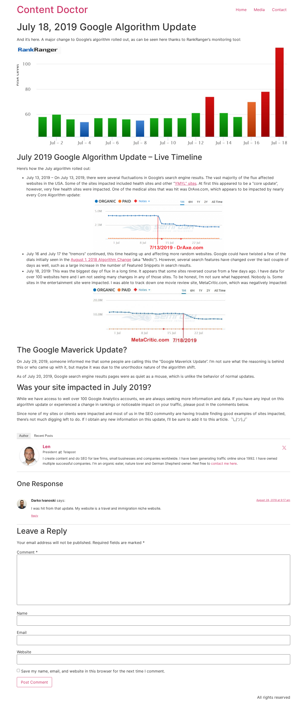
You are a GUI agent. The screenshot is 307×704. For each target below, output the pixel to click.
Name (22, 613)
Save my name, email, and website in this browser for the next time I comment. (93, 671)
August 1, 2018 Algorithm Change (101, 259)
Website (24, 652)
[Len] (29, 464)
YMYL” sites (185, 183)
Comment (27, 552)
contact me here (224, 463)
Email (22, 632)
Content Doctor (52, 9)
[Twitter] (284, 448)
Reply (34, 515)
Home (241, 9)
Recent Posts (43, 436)
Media (259, 9)
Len (46, 446)
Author (23, 436)
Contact (279, 9)
